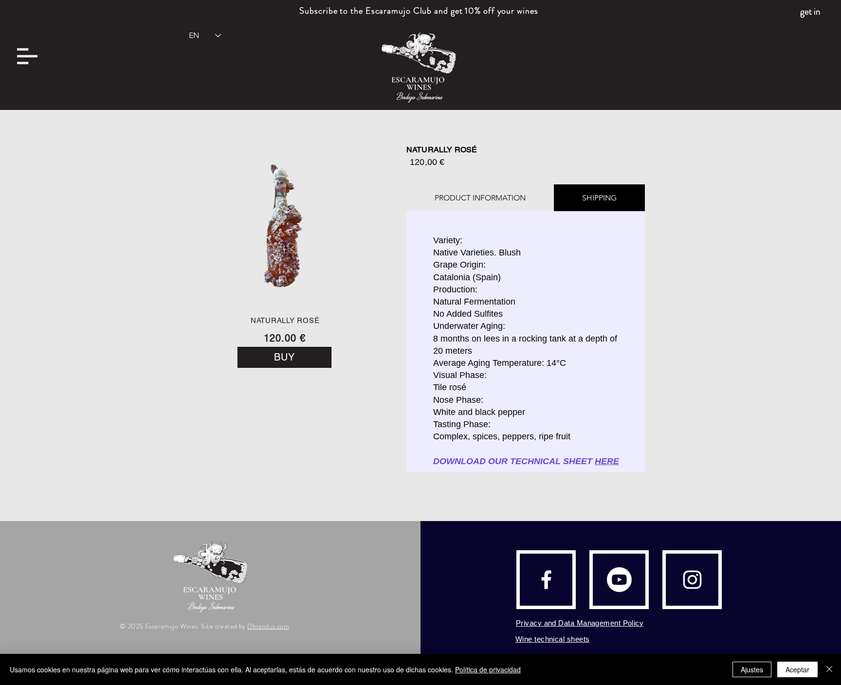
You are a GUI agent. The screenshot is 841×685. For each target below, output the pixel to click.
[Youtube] (619, 579)
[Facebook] (546, 579)
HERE (607, 461)
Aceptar (797, 669)
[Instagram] (692, 579)
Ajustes (752, 669)
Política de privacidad (488, 669)
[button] (27, 56)
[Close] (829, 669)
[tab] (480, 197)
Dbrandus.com (268, 626)
